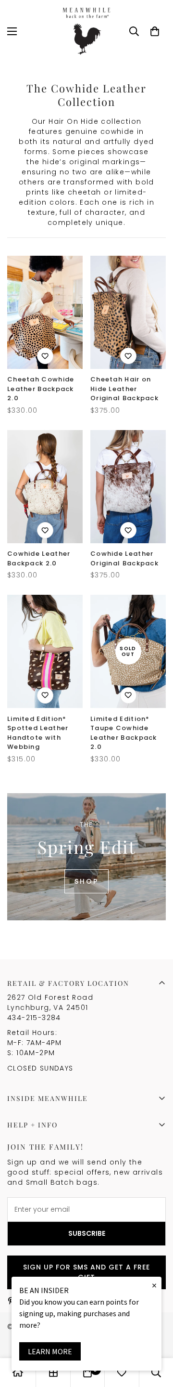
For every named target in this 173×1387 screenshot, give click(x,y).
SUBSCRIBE (86, 1233)
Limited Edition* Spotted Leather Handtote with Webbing (38, 733)
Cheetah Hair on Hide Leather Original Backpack (124, 389)
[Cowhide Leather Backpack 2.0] (45, 486)
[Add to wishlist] (45, 356)
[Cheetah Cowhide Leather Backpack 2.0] (45, 312)
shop (86, 881)
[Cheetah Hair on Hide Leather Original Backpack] (128, 312)
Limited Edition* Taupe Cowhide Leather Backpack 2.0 (123, 733)
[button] (155, 31)
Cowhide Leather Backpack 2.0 (39, 558)
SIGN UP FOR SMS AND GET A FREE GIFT (86, 1272)
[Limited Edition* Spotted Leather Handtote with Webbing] (45, 651)
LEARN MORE (50, 1351)
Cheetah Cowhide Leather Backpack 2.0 (40, 389)
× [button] (154, 1285)
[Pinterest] (11, 1301)
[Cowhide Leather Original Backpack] (128, 486)
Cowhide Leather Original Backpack (124, 558)
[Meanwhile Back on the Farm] (86, 31)
